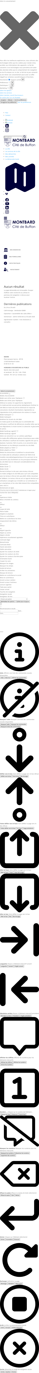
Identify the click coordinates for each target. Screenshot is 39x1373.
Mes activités (9, 156)
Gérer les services (6, 93)
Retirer (18, 1195)
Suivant (10, 966)
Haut (11, 872)
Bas (10, 916)
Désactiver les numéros (22, 1153)
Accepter (3, 100)
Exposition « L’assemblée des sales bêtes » (18, 313)
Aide (2, 678)
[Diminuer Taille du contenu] (1, 507)
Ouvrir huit (22, 1114)
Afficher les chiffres (6, 1062)
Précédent (16, 1016)
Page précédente (28, 828)
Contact (7, 115)
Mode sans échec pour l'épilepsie (11, 398)
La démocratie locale (12, 159)
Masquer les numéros (7, 1153)
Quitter (8, 1372)
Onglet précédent (25, 1016)
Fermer (14, 1372)
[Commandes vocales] (1, 631)
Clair (12, 1195)
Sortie (2, 1372)
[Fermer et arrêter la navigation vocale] (2, 631)
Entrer (2, 1239)
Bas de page (24, 776)
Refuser (10, 100)
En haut (19, 828)
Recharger (4, 1283)
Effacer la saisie (5, 1195)
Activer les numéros (6, 1065)
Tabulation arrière (6, 1016)
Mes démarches (10, 154)
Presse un (15, 1114)
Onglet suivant (19, 966)
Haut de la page (19, 872)
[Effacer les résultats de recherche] (1, 495)
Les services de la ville (12, 151)
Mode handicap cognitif (8, 431)
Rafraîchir (11, 1283)
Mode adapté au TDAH (8, 448)
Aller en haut (4, 872)
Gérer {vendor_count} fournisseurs (11, 95)
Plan (6, 113)
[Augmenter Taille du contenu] (1, 502)
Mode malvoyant (6, 415)
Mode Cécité (4, 467)
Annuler (7, 1328)
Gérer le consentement (7, 391)
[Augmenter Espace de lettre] (1, 523)
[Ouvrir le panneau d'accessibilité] (1, 604)
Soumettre (9, 1239)
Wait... (20, 611)
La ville (7, 149)
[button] (19, 30)
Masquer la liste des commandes (10, 727)
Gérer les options (6, 90)
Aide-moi (7, 678)
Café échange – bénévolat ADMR (15, 310)
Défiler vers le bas (6, 776)
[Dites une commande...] (1, 606)
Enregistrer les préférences (8, 102)
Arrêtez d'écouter (17, 1328)
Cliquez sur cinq (5, 1114)
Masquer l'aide (5, 724)
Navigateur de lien (6, 596)
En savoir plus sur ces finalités (10, 98)
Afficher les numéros (20, 1062)
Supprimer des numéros (8, 1155)
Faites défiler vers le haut (8, 828)
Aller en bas (4, 916)
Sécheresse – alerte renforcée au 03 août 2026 (19, 317)
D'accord (16, 1239)
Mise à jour (19, 1283)
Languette (4, 966)
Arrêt (2, 1328)
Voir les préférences (20, 100)
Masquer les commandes (18, 724)
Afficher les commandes (19, 678)
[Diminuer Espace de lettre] (1, 528)
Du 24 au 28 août (9, 307)
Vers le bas (16, 776)
